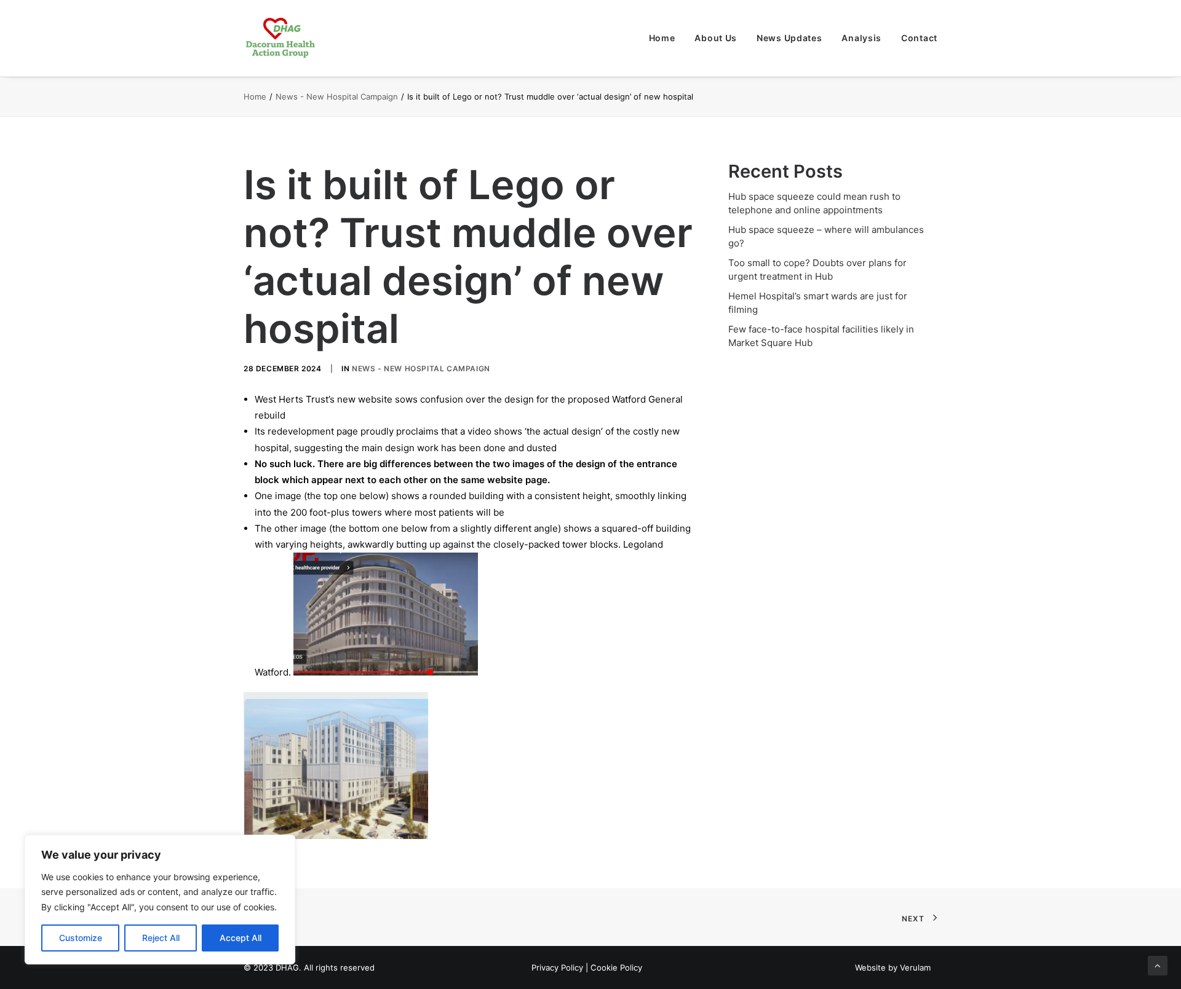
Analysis (861, 38)
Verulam (915, 967)
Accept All (240, 937)
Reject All (161, 937)
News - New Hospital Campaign (337, 96)
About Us (715, 38)
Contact (919, 38)
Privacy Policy (557, 967)
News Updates (789, 38)
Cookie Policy (616, 967)
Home (662, 38)
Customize (80, 937)
